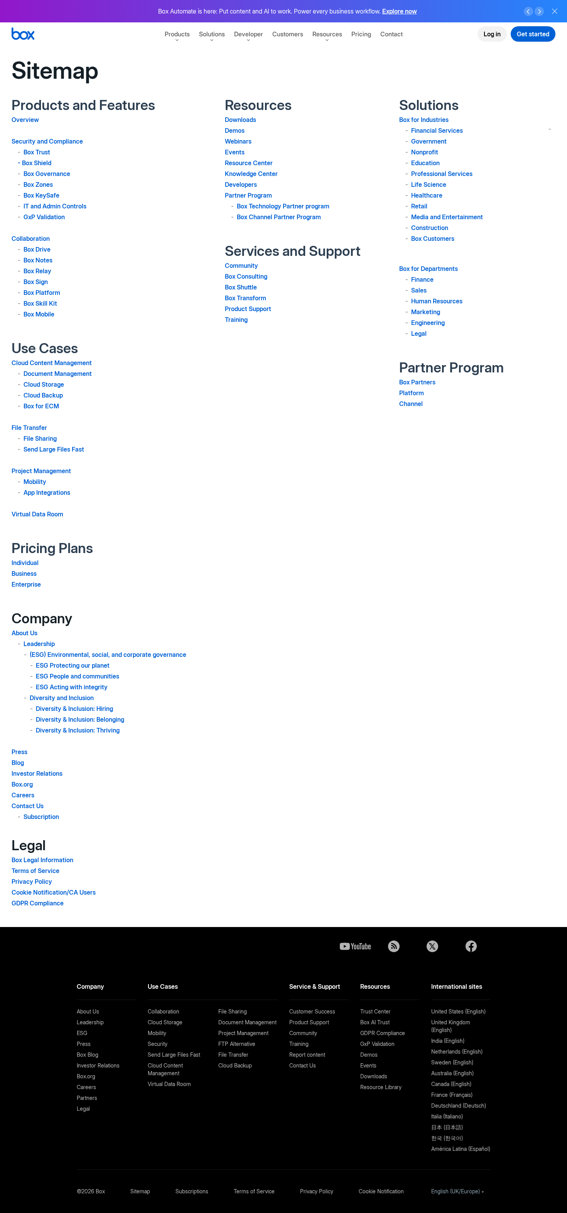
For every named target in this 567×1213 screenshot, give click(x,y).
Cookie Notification (381, 1191)
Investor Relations (37, 773)
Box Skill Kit (40, 303)
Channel (411, 404)
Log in (492, 34)
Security (157, 1043)
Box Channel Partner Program (279, 217)
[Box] (23, 34)
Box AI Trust (375, 1022)
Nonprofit (424, 152)
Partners (87, 1098)
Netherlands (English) (457, 1051)
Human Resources (436, 301)
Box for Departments (428, 268)
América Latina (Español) (460, 1148)
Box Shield (36, 163)
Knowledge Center (251, 174)
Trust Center (375, 1011)
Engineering (428, 323)
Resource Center (249, 163)
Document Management (58, 373)
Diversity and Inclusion (62, 698)
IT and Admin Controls (55, 206)
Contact (391, 34)
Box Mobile (39, 314)
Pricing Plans (52, 548)
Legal (419, 333)
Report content (307, 1054)
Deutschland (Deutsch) (458, 1105)
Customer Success (312, 1011)
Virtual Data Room (37, 514)
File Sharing (40, 438)
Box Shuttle (241, 287)
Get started (533, 34)
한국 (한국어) (447, 1138)
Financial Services (437, 130)
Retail (419, 206)
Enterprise (26, 584)
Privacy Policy (32, 881)
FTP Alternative (236, 1043)
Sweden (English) (452, 1062)
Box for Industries (424, 119)
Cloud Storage (44, 384)
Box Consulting (246, 276)
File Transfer (29, 427)
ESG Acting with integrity (72, 687)
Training (236, 319)
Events (235, 152)
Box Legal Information (42, 860)
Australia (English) (452, 1073)
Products (177, 34)
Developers (241, 184)
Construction (429, 228)
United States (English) (458, 1011)
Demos (235, 130)
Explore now (399, 11)
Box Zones (38, 184)
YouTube (355, 946)
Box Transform (245, 298)
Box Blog (87, 1054)
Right (539, 11)
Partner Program (248, 195)
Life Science (428, 184)
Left (528, 11)
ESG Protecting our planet (73, 665)
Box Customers (432, 238)
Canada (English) (451, 1084)
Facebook (471, 946)
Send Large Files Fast (54, 449)
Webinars (238, 141)
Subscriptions (192, 1191)
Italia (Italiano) (447, 1116)
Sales (419, 290)
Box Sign (36, 282)
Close (554, 11)
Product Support (248, 309)
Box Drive (37, 249)
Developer (248, 34)
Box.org (22, 784)
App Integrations (47, 492)
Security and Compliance (47, 141)
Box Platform (42, 292)
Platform (411, 393)
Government (429, 141)
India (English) (447, 1040)
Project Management (41, 471)
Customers (287, 34)
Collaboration (31, 238)
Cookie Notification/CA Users (54, 892)
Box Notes (38, 260)
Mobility (35, 482)
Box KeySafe (41, 195)
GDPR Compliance (38, 903)
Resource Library (381, 1087)
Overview (25, 119)
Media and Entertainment (447, 217)
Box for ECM (41, 406)
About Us (24, 633)
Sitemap (140, 1191)
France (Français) (451, 1094)
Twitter (432, 946)
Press (19, 752)
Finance (422, 279)
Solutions (212, 34)
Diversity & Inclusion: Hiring (74, 708)
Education (425, 163)
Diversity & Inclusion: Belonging (80, 719)
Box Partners (417, 382)
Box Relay (37, 271)
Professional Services (441, 174)
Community (241, 265)
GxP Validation (44, 217)
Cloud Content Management (52, 363)
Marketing (425, 312)
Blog (18, 762)
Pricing (361, 34)
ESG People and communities (77, 676)
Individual (25, 563)
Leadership (39, 644)
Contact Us (28, 806)
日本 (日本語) (447, 1127)
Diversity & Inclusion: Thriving (78, 730)
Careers (23, 795)
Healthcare (426, 195)
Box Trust (37, 152)
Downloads (240, 119)
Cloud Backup (43, 395)
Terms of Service (35, 871)
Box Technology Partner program (283, 206)
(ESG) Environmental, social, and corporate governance (108, 654)
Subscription (41, 817)
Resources (327, 34)
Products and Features (83, 104)
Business (24, 573)
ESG (82, 1033)
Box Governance (47, 174)
